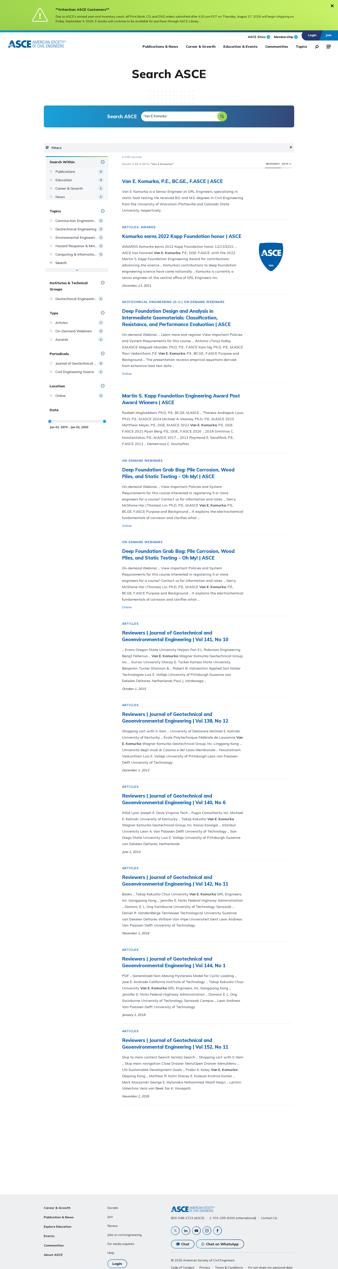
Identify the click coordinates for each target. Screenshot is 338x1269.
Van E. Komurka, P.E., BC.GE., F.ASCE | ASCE (172, 181)
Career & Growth (201, 46)
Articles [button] (130, 227)
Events (49, 1236)
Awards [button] (148, 227)
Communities (276, 46)
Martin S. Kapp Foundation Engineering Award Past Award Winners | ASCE (181, 399)
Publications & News (160, 46)
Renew (112, 1226)
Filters (57, 148)
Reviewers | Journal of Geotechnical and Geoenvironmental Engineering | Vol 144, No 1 (174, 962)
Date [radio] (285, 163)
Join (110, 1217)
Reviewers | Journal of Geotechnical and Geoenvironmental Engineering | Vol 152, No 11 (175, 1043)
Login (117, 1263)
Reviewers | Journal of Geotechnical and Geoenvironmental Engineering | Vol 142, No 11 (175, 880)
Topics (301, 46)
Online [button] (127, 374)
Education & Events (240, 46)
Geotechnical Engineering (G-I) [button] (151, 302)
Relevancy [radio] (273, 163)
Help (110, 1253)
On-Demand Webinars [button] (204, 302)
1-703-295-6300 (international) (232, 1218)
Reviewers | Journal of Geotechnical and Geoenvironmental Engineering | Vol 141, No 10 (175, 636)
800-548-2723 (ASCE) (187, 1218)
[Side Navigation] (328, 46)
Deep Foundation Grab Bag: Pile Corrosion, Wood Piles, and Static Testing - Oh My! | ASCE (178, 473)
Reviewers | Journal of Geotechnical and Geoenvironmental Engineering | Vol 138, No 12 (175, 717)
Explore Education (57, 1226)
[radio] (290, 164)
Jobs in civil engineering (124, 1235)
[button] (222, 116)
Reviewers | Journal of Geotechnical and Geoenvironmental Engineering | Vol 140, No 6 (174, 799)
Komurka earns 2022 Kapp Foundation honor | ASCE (181, 236)
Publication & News (59, 1217)
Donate (112, 1208)
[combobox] (184, 116)
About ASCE (53, 1255)
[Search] (316, 46)
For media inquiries (120, 1244)
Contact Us (269, 1218)
